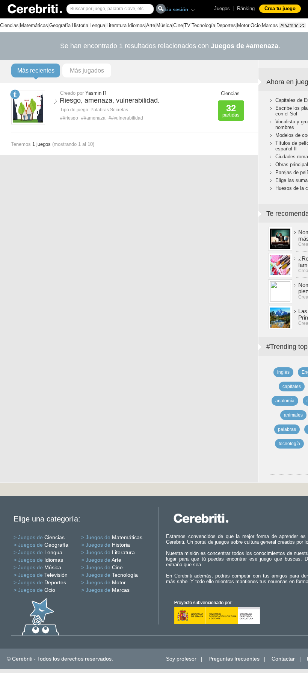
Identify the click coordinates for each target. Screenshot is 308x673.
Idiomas (136, 25)
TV (187, 25)
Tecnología (203, 25)
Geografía (60, 25)
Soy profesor (181, 659)
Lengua (97, 25)
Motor (243, 25)
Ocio (256, 25)
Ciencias (9, 25)
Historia (80, 25)
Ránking (246, 8)
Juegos (222, 8)
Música (164, 25)
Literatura (116, 25)
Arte (150, 25)
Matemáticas (34, 25)
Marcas (270, 25)
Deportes (226, 25)
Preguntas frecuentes (234, 659)
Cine (178, 25)
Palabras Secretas (109, 109)
